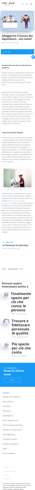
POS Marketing (9, 434)
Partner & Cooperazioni (12, 430)
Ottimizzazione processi (13, 425)
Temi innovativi (9, 453)
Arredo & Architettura (12, 397)
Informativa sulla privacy (9, 471)
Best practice (8, 401)
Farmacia (6, 406)
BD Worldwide (6, 479)
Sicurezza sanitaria (10, 444)
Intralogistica (8, 415)
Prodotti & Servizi (10, 439)
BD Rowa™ (6, 475)
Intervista (6, 411)
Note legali (6, 467)
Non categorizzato (10, 420)
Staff (4, 448)
